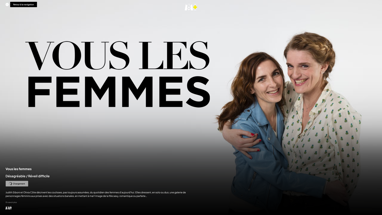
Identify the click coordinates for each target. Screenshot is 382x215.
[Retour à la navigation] (7, 4)
